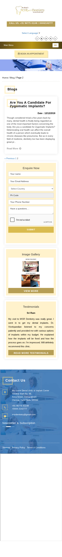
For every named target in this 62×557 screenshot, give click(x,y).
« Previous (10, 158)
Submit (31, 230)
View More (31, 291)
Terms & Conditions (36, 447)
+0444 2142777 (19, 409)
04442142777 (46, 23)
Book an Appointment (32, 54)
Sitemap (6, 447)
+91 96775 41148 (28, 23)
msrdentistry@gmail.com (24, 414)
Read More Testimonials (31, 353)
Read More (13, 148)
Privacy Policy (18, 447)
